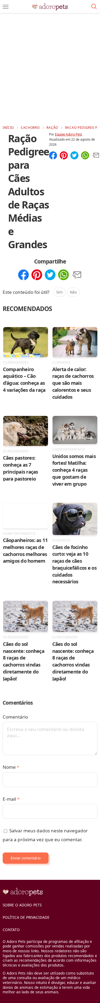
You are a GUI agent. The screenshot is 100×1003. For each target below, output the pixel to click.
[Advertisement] (50, 69)
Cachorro (30, 127)
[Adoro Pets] (50, 6)
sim (59, 292)
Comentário (15, 717)
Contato (11, 929)
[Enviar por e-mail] (96, 155)
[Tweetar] (74, 155)
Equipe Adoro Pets (68, 134)
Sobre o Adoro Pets (22, 904)
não (73, 292)
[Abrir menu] (6, 7)
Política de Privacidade (26, 917)
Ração (52, 127)
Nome (11, 767)
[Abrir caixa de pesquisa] (94, 7)
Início (8, 127)
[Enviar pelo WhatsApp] (85, 155)
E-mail (11, 799)
